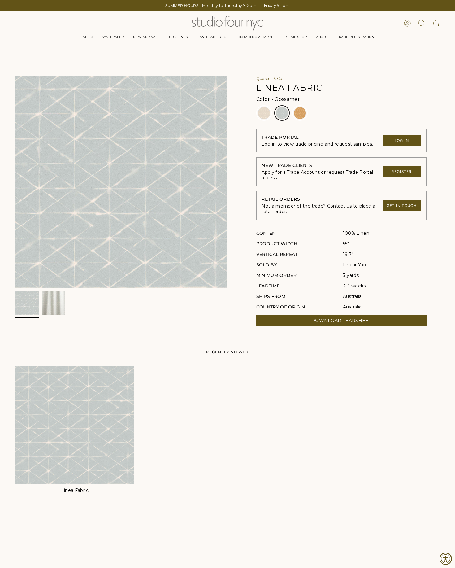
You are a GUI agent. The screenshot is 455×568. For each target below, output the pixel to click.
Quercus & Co (269, 78)
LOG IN (402, 140)
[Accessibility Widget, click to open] (446, 559)
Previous (15, 182)
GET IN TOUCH (402, 205)
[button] (87, 37)
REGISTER (402, 171)
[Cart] (436, 23)
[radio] (264, 113)
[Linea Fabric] (74, 425)
